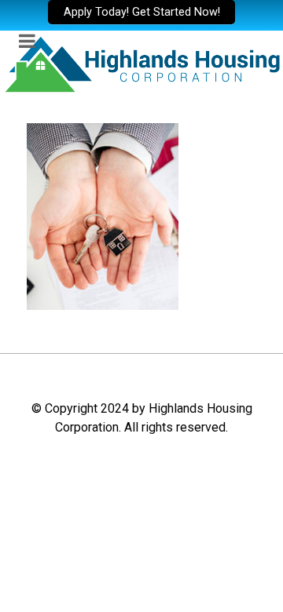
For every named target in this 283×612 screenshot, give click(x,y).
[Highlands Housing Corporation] (141, 64)
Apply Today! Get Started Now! (142, 12)
